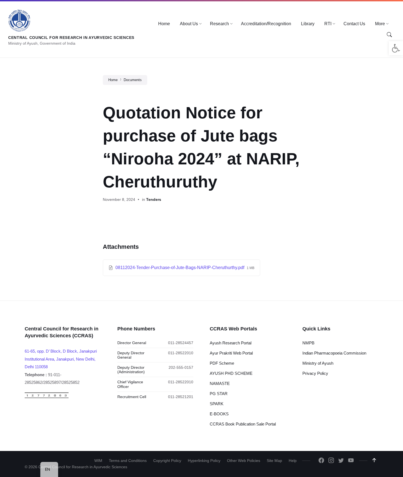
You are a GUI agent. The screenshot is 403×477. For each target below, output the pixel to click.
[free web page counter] (47, 397)
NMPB (308, 343)
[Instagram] (331, 461)
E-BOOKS (219, 414)
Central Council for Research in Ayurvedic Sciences (71, 37)
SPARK (216, 403)
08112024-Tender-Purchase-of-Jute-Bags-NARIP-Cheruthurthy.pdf (180, 267)
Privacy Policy (315, 373)
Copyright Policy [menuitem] (167, 460)
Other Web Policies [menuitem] (243, 460)
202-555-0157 (181, 367)
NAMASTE (220, 383)
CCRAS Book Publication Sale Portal (243, 424)
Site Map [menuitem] (274, 460)
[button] (396, 48)
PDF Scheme (222, 363)
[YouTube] (351, 461)
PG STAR (219, 393)
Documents (133, 80)
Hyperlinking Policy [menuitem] (204, 460)
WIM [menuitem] (98, 460)
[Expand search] (389, 34)
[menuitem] (164, 23)
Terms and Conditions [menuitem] (128, 460)
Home (113, 80)
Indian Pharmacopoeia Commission (334, 353)
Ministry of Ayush (317, 363)
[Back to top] (374, 460)
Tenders (153, 199)
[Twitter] (341, 461)
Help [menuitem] (293, 460)
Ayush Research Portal (230, 343)
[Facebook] (321, 461)
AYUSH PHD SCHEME (231, 373)
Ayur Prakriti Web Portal (231, 353)
